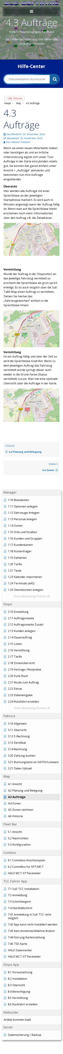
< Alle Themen (14, 98)
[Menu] (31, 11)
